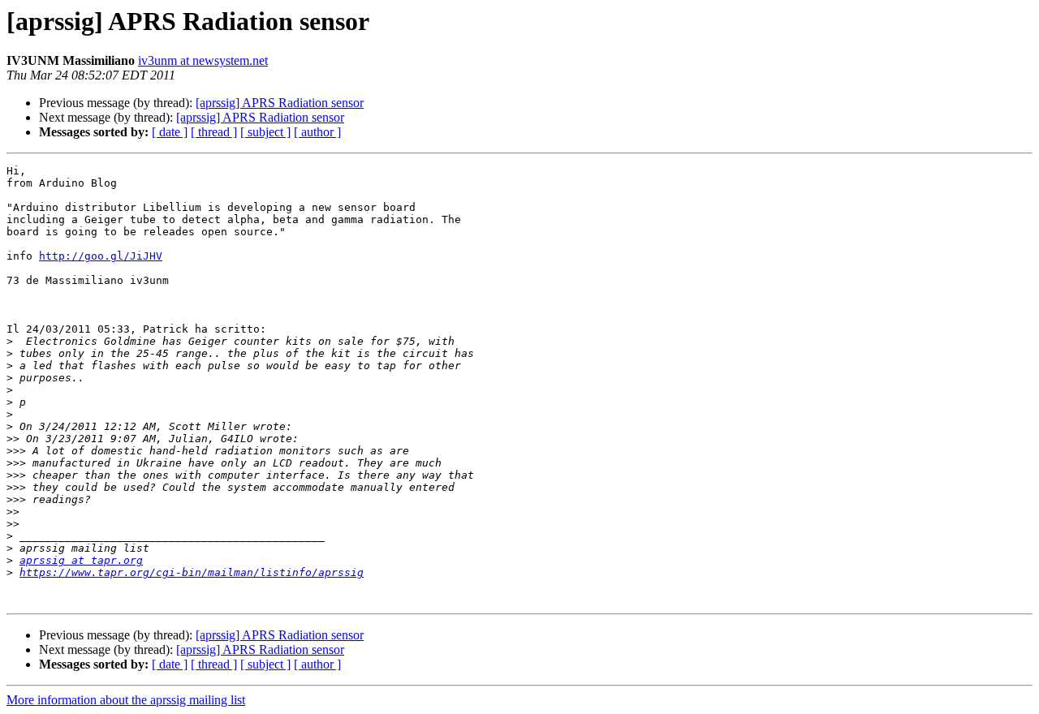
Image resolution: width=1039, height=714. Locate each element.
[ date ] (170, 132)
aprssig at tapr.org (81, 560)
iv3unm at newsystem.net (203, 60)
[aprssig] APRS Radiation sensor (280, 103)
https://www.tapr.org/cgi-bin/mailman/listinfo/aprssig (191, 572)
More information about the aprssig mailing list (125, 700)
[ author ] (317, 132)
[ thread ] (214, 132)
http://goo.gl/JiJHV (100, 256)
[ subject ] (265, 132)
